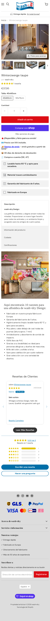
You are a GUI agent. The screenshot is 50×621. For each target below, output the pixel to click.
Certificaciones (10, 245)
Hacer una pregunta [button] (25, 473)
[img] (14, 388)
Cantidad (5, 105)
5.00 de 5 (32, 440)
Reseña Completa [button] (16, 420)
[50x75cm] (20, 101)
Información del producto (14, 230)
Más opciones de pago (25, 134)
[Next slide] (47, 65)
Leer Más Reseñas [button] (25, 430)
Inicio (3, 20)
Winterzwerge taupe (22, 384)
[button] (7, 65)
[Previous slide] (3, 406)
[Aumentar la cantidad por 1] (23, 111)
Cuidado (7, 237)
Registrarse (41, 574)
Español (24, 587)
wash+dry (9, 79)
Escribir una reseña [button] (25, 467)
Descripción (9, 204)
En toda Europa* (33, 14)
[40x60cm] (7, 101)
